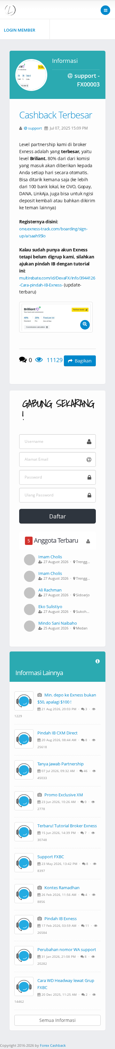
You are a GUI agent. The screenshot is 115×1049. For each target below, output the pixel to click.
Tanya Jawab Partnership (60, 764)
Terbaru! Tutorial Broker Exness (67, 826)
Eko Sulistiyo (50, 606)
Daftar (57, 516)
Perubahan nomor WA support (66, 949)
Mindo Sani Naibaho (57, 623)
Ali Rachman (50, 590)
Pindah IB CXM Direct (57, 733)
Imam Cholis (50, 557)
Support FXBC (50, 856)
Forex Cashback (53, 1045)
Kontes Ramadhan (61, 887)
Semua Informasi (57, 1020)
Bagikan (83, 361)
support (35, 127)
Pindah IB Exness (60, 918)
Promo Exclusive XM (63, 795)
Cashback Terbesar (55, 114)
